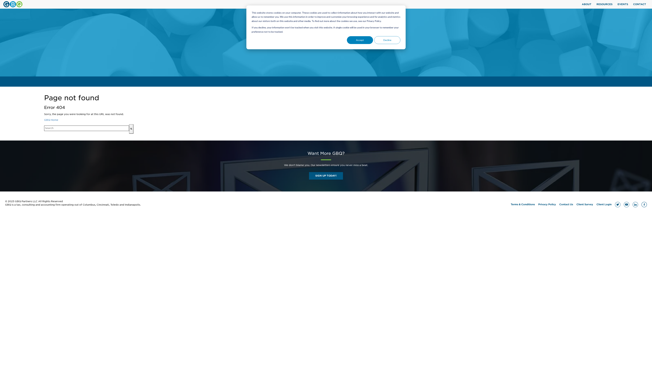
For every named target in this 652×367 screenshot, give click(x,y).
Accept (360, 40)
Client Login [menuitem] (604, 204)
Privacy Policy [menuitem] (547, 204)
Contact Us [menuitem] (566, 204)
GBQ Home (51, 120)
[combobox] (86, 128)
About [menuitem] (586, 4)
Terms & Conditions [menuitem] (523, 204)
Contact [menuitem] (639, 4)
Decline (387, 40)
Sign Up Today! (326, 175)
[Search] (131, 129)
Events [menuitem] (623, 4)
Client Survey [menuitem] (584, 204)
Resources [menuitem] (604, 4)
